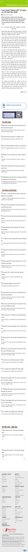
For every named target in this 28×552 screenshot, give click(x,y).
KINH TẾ (17, 474)
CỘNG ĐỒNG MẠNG (6, 497)
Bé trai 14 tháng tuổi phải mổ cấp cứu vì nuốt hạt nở (13, 148)
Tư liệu (3, 520)
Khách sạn (4, 510)
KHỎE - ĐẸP (17, 506)
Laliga (16, 498)
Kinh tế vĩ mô (17, 475)
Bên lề (16, 504)
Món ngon (4, 513)
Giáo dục (4, 477)
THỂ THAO (17, 497)
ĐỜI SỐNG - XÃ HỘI (6, 474)
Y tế (3, 483)
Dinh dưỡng (17, 513)
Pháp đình (4, 490)
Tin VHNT (17, 493)
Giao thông (4, 479)
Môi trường (4, 481)
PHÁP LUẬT (5, 486)
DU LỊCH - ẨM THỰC (6, 506)
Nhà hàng (4, 515)
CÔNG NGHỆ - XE (19, 517)
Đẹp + (16, 510)
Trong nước (17, 500)
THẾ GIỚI (4, 517)
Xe (15, 522)
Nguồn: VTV (23, 92)
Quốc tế (16, 502)
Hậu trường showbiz (19, 490)
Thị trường (17, 481)
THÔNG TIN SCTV (6, 525)
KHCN (16, 518)
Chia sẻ (3, 498)
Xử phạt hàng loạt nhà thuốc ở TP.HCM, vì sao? (12, 139)
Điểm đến (4, 508)
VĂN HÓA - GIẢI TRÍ (19, 486)
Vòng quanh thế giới (6, 518)
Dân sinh (4, 475)
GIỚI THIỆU (4, 524)
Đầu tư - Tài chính (18, 483)
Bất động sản (18, 484)
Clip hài (3, 500)
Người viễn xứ (4, 522)
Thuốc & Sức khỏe (18, 512)
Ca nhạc (16, 488)
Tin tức (3, 488)
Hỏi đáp (3, 491)
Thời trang (17, 491)
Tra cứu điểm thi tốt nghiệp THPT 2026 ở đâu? (12, 371)
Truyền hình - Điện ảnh (19, 495)
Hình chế (4, 502)
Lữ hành (3, 512)
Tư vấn (16, 515)
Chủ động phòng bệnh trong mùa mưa (10, 285)
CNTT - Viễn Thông (19, 520)
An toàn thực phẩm (19, 508)
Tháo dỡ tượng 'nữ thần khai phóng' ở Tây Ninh (12, 362)
